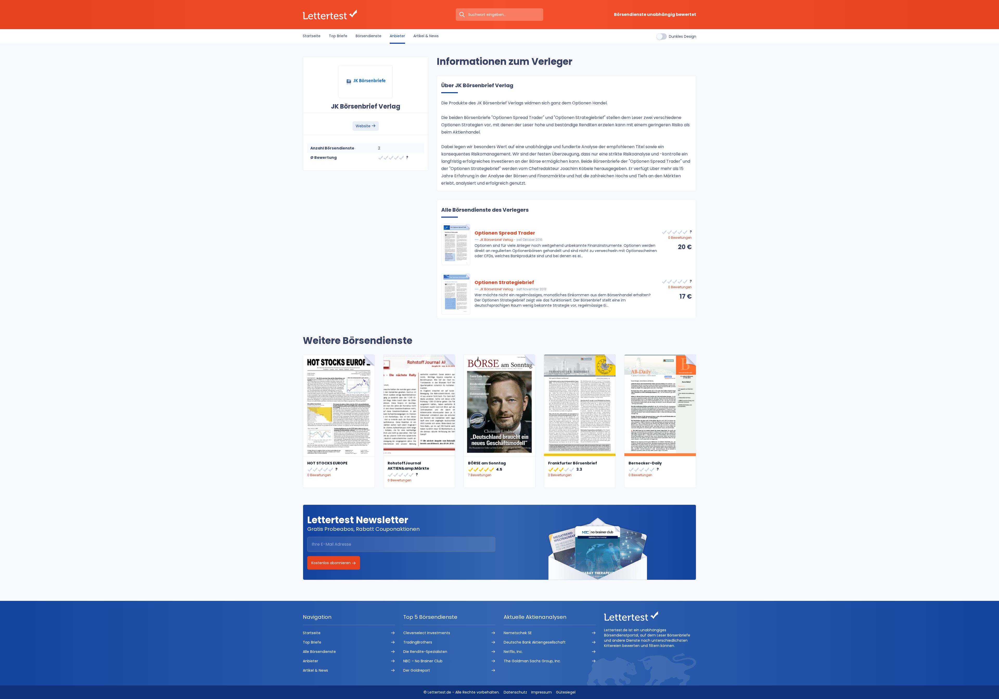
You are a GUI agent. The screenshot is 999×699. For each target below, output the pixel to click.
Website (364, 126)
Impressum (541, 692)
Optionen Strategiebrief (504, 282)
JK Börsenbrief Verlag (496, 239)
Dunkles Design (682, 36)
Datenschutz (515, 692)
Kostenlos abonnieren (331, 562)
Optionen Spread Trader (505, 233)
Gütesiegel (565, 692)
